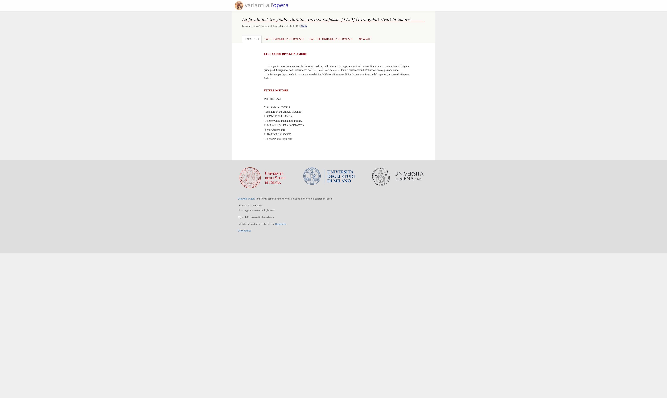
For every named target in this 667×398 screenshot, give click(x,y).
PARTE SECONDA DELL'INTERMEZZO (331, 39)
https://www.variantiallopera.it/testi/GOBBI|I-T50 (276, 26)
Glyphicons (280, 224)
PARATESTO (252, 39)
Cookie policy (244, 230)
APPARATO (365, 39)
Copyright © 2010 (246, 198)
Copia (304, 26)
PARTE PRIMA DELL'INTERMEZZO (284, 39)
